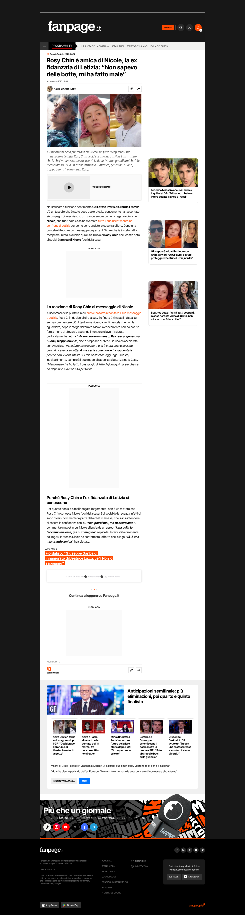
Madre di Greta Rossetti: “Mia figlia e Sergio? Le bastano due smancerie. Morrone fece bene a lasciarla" (110, 765)
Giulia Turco (69, 88)
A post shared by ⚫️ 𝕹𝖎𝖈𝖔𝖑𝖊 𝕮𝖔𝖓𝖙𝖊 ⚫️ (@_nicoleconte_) (94, 576)
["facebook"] (84, 827)
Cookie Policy (109, 876)
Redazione (107, 887)
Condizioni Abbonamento (115, 882)
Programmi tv (62, 45)
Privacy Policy (109, 871)
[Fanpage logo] (70, 27)
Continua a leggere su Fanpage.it (94, 596)
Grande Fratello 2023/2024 (62, 54)
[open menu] (44, 46)
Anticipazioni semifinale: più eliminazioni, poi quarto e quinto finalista (159, 696)
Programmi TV (53, 662)
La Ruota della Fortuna (95, 46)
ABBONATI (168, 28)
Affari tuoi (118, 46)
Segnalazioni (109, 866)
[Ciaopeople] (197, 906)
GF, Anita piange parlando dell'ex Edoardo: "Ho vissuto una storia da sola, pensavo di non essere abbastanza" (114, 771)
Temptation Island (137, 46)
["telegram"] (94, 827)
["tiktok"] (47, 827)
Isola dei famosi (159, 46)
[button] (139, 89)
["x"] (75, 827)
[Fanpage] (51, 850)
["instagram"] (56, 827)
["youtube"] (66, 827)
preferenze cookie (111, 892)
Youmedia (107, 860)
